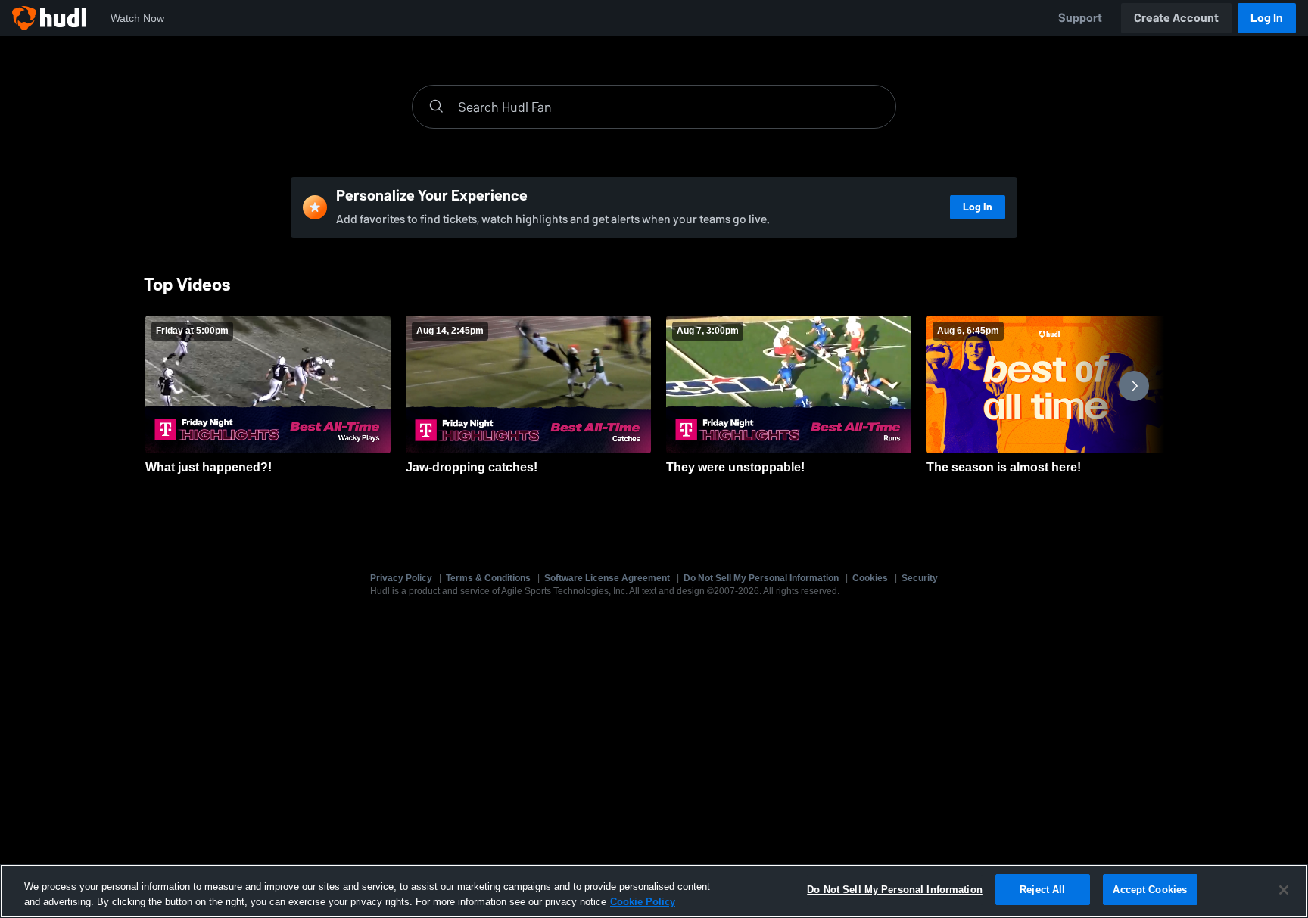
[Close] (1283, 890)
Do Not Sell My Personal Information (761, 578)
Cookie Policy (642, 901)
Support (1080, 18)
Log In (1266, 18)
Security (920, 578)
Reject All (1042, 889)
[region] (654, 891)
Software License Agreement (607, 578)
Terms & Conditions (488, 578)
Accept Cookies (1150, 889)
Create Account (1176, 18)
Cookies (870, 578)
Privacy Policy (401, 578)
